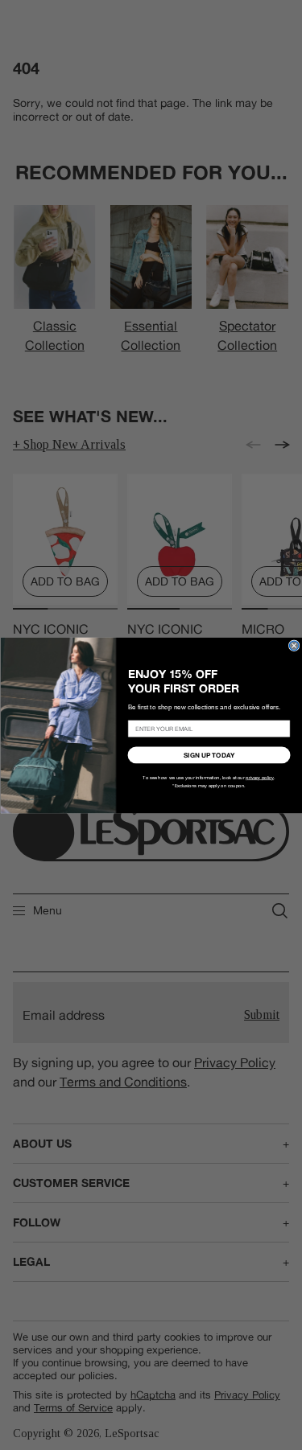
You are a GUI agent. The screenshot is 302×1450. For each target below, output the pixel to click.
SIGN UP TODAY (209, 754)
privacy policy (260, 777)
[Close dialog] (294, 646)
